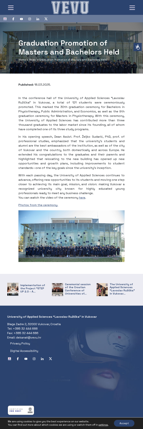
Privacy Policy (20, 343)
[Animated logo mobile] (70, 7)
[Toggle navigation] (10, 7)
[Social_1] (6, 18)
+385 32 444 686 (26, 333)
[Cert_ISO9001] (21, 410)
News (32, 59)
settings (103, 424)
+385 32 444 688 (25, 329)
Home (22, 59)
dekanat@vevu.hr (28, 337)
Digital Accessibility (24, 351)
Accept (124, 423)
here (82, 198)
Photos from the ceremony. (38, 205)
